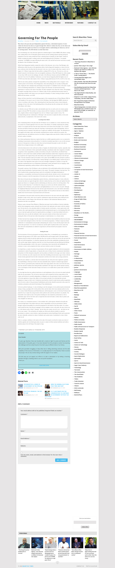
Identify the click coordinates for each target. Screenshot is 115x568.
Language (77, 272)
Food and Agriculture (80, 238)
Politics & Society (79, 319)
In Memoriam (78, 258)
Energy (76, 215)
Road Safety (77, 338)
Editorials (57, 23)
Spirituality (77, 358)
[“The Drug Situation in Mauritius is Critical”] (24, 542)
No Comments (43, 41)
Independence (78, 260)
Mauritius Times (27, 566)
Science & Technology (80, 345)
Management (78, 283)
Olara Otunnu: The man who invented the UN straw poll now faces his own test (85, 83)
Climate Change (79, 160)
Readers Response (79, 329)
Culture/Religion (79, 183)
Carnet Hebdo (78, 153)
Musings (76, 294)
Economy (77, 201)
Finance (76, 231)
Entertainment (78, 217)
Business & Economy (80, 144)
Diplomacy (77, 194)
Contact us (92, 23)
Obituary (76, 301)
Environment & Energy (81, 222)
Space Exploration (79, 356)
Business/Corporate (80, 149)
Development (78, 190)
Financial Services (79, 233)
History (76, 256)
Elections (77, 210)
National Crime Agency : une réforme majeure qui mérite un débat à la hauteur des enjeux (85, 69)
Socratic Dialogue (79, 354)
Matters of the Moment (81, 285)
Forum (76, 240)
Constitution (78, 165)
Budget (76, 142)
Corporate (77, 167)
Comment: (24, 414)
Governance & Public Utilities (82, 249)
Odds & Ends (78, 304)
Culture (76, 176)
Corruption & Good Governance (83, 169)
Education (77, 208)
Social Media (77, 349)
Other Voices (78, 310)
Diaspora (76, 192)
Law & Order (78, 276)
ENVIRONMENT (78, 219)
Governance (77, 247)
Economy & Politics (79, 203)
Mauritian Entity (79, 104)
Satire (76, 340)
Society (76, 351)
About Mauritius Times (81, 126)
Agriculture (77, 133)
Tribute (76, 385)
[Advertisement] (47, 30)
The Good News (78, 374)
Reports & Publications (81, 335)
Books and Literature (80, 140)
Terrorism (77, 370)
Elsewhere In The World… (82, 213)
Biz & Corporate (79, 137)
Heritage (76, 254)
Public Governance (79, 322)
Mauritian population (80, 288)
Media (76, 292)
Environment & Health (81, 224)
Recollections (78, 333)
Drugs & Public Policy (80, 199)
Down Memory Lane (80, 197)
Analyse (76, 135)
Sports (76, 360)
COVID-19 (77, 174)
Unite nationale (79, 388)
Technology (77, 367)
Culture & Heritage (80, 181)
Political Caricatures (80, 315)
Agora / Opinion (79, 131)
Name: (23, 431)
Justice (76, 267)
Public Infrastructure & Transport (84, 326)
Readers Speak (78, 331)
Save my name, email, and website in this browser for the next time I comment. (41, 455)
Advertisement (78, 128)
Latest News (78, 274)
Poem (76, 313)
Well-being (77, 390)
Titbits (76, 379)
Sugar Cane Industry (80, 365)
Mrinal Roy (20, 41)
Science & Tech (78, 342)
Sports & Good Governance (82, 363)
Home (38, 23)
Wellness (76, 392)
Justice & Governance (80, 269)
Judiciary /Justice (79, 265)
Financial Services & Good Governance (85, 235)
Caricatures (77, 151)
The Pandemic (78, 376)
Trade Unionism (79, 381)
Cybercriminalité (79, 185)
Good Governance (79, 244)
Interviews (69, 23)
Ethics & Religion (79, 226)
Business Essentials (80, 147)
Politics (37, 41)
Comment (77, 162)
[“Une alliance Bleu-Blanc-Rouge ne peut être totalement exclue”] (77, 542)
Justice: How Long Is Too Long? (83, 65)
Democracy (77, 188)
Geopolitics (77, 242)
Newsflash (77, 299)
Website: (23, 446)
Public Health (78, 324)
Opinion (76, 308)
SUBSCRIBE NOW (44, 365)
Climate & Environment (81, 158)
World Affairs (78, 395)
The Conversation (79, 372)
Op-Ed (76, 306)
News (46, 23)
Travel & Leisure (79, 383)
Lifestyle (77, 281)
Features (80, 23)
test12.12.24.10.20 (91, 566)
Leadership (77, 279)
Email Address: (25, 438)
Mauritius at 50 (78, 290)
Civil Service (77, 156)
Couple (76, 172)
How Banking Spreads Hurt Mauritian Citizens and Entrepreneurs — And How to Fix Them (85, 89)
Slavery (76, 347)
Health (76, 251)
